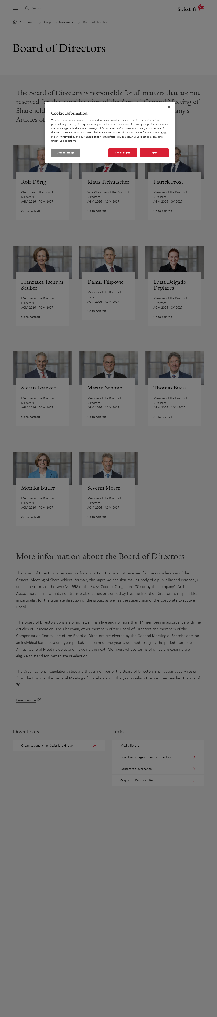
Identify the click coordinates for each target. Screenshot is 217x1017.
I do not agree (122, 152)
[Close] (169, 107)
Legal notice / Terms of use (100, 136)
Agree (154, 152)
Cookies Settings (65, 152)
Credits (162, 132)
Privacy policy (67, 136)
